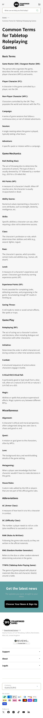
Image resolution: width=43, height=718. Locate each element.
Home (4, 18)
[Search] (38, 10)
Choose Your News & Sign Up (21, 604)
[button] (3, 4)
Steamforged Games (11, 630)
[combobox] (21, 10)
